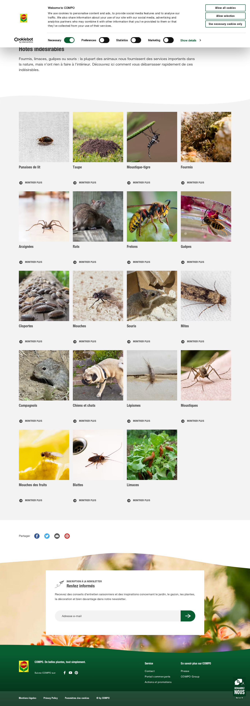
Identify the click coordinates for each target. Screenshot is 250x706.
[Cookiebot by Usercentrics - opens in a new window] (24, 40)
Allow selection (225, 16)
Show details (188, 40)
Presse (185, 671)
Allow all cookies (225, 8)
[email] (57, 536)
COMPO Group (190, 676)
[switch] (104, 40)
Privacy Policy (51, 698)
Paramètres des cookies (77, 698)
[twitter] (47, 536)
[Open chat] (239, 688)
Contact (149, 671)
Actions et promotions (158, 682)
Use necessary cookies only (225, 24)
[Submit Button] (188, 615)
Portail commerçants (157, 676)
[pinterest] (67, 536)
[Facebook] (65, 673)
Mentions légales (27, 698)
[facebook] (37, 536)
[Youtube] (70, 673)
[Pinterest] (76, 673)
